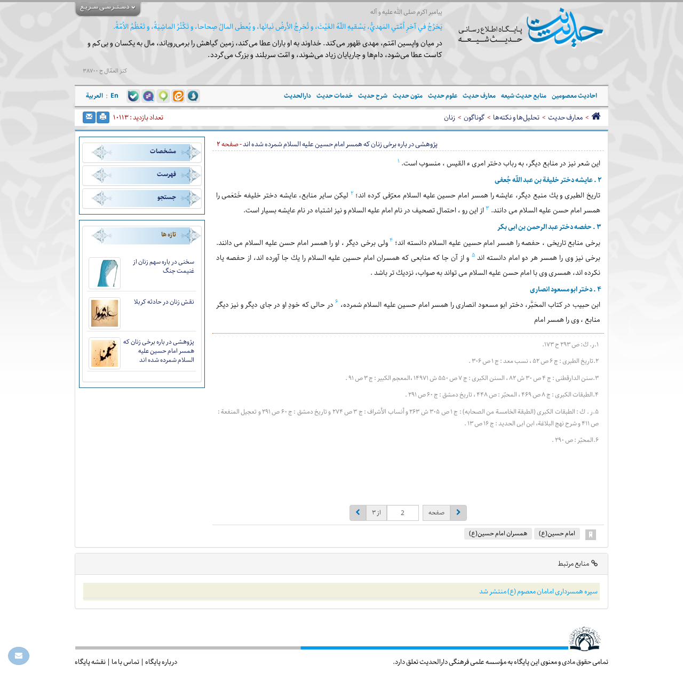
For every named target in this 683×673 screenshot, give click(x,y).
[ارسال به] (89, 117)
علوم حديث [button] (442, 96)
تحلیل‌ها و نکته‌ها (516, 117)
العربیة (94, 96)
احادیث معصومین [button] (574, 96)
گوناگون (474, 117)
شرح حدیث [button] (372, 96)
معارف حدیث (565, 117)
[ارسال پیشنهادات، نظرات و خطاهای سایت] (18, 656)
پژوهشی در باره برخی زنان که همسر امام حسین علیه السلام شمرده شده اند (158, 351)
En (114, 96)
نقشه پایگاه (90, 661)
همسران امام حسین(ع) (498, 533)
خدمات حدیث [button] (334, 96)
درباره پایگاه (161, 661)
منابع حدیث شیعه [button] (523, 96)
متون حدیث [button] (408, 96)
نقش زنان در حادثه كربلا (164, 302)
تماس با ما (125, 661)
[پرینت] (103, 117)
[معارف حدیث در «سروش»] (193, 95)
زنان (449, 117)
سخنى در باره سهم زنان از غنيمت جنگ (163, 266)
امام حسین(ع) (557, 533)
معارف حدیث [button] (479, 96)
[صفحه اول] (595, 117)
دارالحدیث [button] (297, 96)
